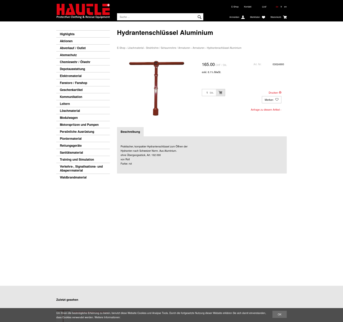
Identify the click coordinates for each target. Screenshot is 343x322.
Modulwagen (69, 117)
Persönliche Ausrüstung (77, 131)
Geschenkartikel (71, 90)
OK (279, 314)
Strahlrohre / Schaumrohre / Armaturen (168, 47)
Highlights (67, 34)
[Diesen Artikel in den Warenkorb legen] (220, 92)
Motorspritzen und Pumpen (79, 124)
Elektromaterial (71, 76)
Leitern (65, 103)
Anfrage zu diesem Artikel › (266, 109)
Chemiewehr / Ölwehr (75, 62)
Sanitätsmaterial (71, 152)
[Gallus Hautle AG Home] (83, 12)
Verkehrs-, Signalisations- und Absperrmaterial (81, 168)
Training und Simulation (77, 159)
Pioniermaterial (71, 138)
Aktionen (66, 41)
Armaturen (199, 47)
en (285, 6)
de (277, 6)
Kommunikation (71, 97)
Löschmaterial (70, 110)
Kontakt (247, 6)
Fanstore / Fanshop (73, 83)
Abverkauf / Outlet (73, 48)
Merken (269, 99)
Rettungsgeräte (71, 145)
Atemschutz (68, 55)
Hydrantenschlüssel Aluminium (224, 47)
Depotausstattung (72, 69)
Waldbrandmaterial (73, 177)
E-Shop (235, 6)
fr (281, 6)
